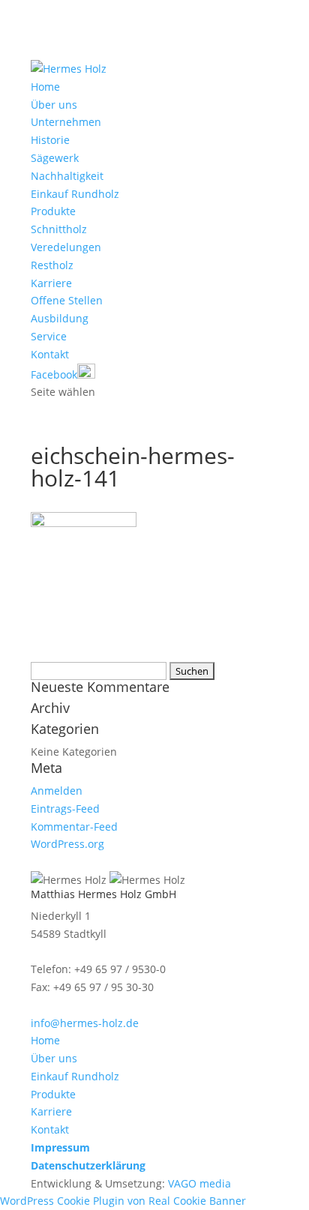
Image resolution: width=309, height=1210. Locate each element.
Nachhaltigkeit (67, 176)
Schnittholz (59, 229)
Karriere (51, 283)
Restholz (52, 265)
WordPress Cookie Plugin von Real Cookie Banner (123, 1201)
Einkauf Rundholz (75, 194)
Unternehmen (66, 122)
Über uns (54, 104)
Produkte (53, 211)
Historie (50, 140)
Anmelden (56, 790)
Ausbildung (59, 318)
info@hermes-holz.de (85, 1023)
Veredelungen (66, 247)
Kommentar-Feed (74, 826)
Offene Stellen (67, 300)
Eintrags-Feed (65, 808)
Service (49, 336)
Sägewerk (55, 158)
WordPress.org (67, 844)
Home (45, 86)
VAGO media (199, 1183)
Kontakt (50, 354)
